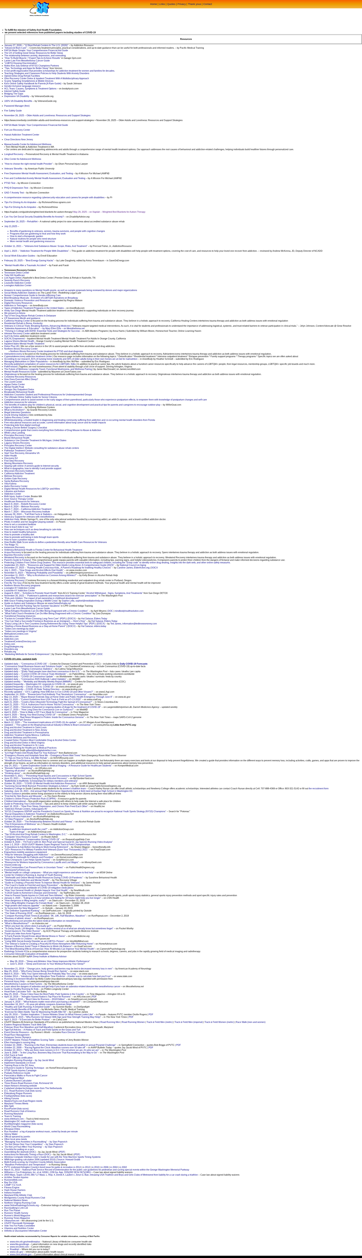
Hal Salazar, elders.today (93, 626)
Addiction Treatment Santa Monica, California (27, 735)
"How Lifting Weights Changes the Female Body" (28, 903)
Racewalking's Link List (16, 1208)
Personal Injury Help (14, 981)
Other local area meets (15, 1139)
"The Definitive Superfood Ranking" (22, 910)
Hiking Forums (11, 1098)
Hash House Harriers (14, 1190)
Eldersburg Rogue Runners (18, 1093)
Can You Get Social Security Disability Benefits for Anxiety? (34, 216)
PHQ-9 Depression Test (16, 188)
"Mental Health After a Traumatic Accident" (25, 265)
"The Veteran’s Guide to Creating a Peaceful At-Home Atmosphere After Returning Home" (49, 944)
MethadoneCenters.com (16, 634)
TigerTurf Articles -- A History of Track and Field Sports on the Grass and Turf (42, 1030)
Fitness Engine (11, 1187)
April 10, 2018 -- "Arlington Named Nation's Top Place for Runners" (37, 996)
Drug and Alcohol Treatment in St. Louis (24, 745)
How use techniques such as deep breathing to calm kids (32, 529)
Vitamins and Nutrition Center (19, 1228)
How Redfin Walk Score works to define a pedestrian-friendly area (37, 542)
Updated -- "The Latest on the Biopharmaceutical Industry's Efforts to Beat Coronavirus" (47, 725)
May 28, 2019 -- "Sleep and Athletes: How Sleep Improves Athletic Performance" (50, 961)
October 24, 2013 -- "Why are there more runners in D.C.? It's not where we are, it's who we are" (51, 1050)
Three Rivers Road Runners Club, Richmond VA (28, 1083)
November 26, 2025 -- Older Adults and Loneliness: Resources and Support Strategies (47, 115)
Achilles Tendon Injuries (16, 1177)
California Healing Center (17, 321)
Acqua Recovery (12, 552)
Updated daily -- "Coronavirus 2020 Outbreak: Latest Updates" (35, 679)
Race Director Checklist (73, 1032)
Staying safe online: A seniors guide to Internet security (31, 466)
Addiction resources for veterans (20, 402)
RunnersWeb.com (13, 1180)
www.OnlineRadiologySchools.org (21, 1205)
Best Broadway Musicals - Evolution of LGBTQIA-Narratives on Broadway (41, 298)
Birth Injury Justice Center (17, 496)
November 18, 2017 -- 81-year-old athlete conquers (37, 1004)
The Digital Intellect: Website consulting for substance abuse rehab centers (41, 448)
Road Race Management (16, 1035)
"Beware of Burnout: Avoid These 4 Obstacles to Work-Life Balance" (38, 946)
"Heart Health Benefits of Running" (21, 1009)
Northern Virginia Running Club (20, 1203)
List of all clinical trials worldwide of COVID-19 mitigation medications (39, 888)
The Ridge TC (11, 545)
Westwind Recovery (14, 557)
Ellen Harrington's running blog (19, 1042)
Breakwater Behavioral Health (19, 392)
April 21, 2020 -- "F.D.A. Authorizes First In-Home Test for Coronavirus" (39, 704)
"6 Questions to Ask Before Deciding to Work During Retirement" (36, 847)
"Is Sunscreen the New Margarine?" (22, 908)
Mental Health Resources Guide (20, 371)
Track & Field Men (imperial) (188, 1022)
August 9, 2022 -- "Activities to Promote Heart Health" (30, 593)
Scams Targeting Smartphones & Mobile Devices (28, 81)
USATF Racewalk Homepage (19, 1223)
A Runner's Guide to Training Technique (24, 1068)
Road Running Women (133, 1022)
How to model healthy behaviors (20, 532)
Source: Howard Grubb (68, 1159)
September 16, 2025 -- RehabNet (20, 221)
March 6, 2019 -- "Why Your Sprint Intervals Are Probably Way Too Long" (40, 974)
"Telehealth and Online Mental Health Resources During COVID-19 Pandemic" (43, 877)
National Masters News (16, 1200)
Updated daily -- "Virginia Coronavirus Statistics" (28, 669)
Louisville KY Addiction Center (19, 590)
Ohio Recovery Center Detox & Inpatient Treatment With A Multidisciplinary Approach (46, 78)
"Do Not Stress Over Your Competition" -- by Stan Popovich (33, 1144)
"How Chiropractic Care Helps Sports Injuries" (27, 860)
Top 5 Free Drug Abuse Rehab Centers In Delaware (30, 315)
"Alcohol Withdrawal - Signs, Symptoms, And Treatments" (114, 593)
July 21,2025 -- (54, 233)
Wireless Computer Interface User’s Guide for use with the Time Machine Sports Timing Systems (52, 1157)
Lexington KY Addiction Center (19, 588)
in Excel (31, 1063)
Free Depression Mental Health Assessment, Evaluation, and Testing (38, 173)
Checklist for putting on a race (19, 1149)
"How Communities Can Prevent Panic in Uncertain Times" (33, 867)
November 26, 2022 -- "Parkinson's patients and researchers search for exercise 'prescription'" (51, 595)
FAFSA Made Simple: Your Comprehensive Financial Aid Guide (36, 50)
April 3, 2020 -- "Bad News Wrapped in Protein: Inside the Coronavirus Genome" (44, 717)
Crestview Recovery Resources (20, 377)
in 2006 (104, 1167)
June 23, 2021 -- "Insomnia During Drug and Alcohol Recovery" (35, 778)
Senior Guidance (12, 793)
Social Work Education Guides (19, 256)
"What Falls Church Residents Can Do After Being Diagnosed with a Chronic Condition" (48, 613)
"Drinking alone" (12, 773)
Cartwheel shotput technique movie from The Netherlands (33, 1088)
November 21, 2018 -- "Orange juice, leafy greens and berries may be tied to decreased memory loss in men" (58, 968)
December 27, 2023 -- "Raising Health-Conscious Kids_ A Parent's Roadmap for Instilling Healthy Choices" (57, 567)
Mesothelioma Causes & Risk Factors (23, 984)
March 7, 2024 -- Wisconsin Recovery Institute (27, 511)
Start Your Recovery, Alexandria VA (22, 453)
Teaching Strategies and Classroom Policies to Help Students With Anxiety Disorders (46, 73)
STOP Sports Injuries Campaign (20, 1070)
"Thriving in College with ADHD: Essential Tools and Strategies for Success (42, 331)
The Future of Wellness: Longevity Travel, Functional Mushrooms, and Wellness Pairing (48, 369)
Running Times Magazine (17, 1218)
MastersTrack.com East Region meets (23, 1101)
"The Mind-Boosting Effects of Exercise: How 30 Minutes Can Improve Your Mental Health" (49, 949)
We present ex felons (14, 313)
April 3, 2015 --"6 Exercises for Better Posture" (27, 1019)
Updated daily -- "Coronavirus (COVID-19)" (25, 664)
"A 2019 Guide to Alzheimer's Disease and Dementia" (31, 893)
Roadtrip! (14, 1249)
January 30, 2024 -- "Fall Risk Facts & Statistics (28, 514)
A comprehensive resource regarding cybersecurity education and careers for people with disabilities (54, 197)
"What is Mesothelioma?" (16, 923)
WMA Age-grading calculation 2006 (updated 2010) (29, 1159)
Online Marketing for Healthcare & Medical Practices (30, 748)
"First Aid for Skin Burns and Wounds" (23, 796)
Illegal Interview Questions (17, 412)
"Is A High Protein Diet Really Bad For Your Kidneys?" (31, 753)
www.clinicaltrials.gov (21, 1254)
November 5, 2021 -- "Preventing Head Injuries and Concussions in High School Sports (48, 776)
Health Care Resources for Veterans (89, 542)
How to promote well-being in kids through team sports (31, 537)
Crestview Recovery (14, 580)
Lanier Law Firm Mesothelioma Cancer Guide (27, 60)
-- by (17, 720)
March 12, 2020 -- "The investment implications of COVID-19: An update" (40, 722)
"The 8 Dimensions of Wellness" (20, 824)
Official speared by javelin (17, 1136)
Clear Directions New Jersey (18, 139)
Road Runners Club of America (19, 1111)
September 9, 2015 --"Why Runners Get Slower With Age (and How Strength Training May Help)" (52, 1017)
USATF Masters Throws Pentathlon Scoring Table (29, 1040)
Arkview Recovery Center (17, 333)
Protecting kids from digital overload (22, 425)
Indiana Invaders (12, 1192)
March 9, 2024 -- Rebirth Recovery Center (25, 504)
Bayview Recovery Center (17, 555)
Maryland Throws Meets (16, 1103)
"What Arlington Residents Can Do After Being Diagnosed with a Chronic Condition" (46, 611)
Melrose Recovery (13, 476)
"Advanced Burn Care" (15, 48)
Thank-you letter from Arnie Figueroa (22, 933)
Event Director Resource (16, 1032)
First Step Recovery (14, 461)
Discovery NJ (11, 458)
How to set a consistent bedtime (20, 524)
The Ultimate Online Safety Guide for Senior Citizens (30, 397)
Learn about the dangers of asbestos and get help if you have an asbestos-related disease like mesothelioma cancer (62, 986)
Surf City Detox (11, 336)
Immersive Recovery (14, 547)
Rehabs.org (10, 651)
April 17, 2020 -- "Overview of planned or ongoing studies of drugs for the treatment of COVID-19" (52, 707)
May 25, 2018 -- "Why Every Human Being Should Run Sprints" (36, 971)
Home (153, 4)
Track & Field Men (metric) (159, 1022)
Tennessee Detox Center (16, 272)
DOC (110, 611)
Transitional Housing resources (19, 616)
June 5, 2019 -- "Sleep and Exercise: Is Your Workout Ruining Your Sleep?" (47, 964)
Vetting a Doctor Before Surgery (20, 427)
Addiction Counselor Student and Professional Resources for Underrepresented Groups (48, 394)
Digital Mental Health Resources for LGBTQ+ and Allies (32, 489)
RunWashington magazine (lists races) (23, 1124)
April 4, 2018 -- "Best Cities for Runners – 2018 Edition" (37, 999)
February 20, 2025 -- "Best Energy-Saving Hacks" (29, 260)
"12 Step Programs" (14, 819)
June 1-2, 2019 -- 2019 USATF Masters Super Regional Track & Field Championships (47, 844)
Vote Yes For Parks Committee (19, 1225)
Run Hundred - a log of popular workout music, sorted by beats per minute (41, 1131)
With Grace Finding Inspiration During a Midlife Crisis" (31, 601)
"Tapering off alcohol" (15, 770)
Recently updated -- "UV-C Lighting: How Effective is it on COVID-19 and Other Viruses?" (48, 692)
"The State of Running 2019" (18, 913)
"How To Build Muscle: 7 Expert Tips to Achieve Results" (32, 58)
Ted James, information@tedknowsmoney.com (133, 623)
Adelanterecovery (13, 354)
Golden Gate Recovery (15, 478)
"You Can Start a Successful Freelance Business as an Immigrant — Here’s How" (45, 621)
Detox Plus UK (11, 346)
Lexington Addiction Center (17, 285)
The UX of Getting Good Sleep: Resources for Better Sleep (33, 53)
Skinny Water (11, 1134)
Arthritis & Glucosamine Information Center (25, 1231)
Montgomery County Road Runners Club (24, 1197)
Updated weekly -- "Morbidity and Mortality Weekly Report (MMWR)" (38, 681)
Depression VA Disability (16, 96)
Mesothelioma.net (76, 328)
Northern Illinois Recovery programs (22, 585)
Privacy (181, 4)
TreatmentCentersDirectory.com (20, 641)
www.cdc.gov (16, 1252)
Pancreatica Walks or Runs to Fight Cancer (25, 1075)
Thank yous (194, 4)
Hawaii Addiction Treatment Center (21, 134)
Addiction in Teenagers (15, 305)
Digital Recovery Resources (18, 303)
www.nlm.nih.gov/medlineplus (25, 1241)
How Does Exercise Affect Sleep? (21, 379)
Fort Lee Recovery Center (17, 130)
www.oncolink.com (19, 1247)
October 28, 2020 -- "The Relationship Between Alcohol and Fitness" (38, 821)
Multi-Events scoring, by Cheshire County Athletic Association (35, 1162)
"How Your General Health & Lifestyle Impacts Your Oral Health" (36, 890)
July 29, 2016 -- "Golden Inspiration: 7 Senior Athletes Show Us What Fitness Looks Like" (48, 1014)
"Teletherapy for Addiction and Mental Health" (27, 880)
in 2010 (95, 1167)
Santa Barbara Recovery (16, 481)
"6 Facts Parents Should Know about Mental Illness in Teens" (34, 936)
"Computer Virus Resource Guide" (21, 837)
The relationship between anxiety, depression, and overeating (35, 55)
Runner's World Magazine (17, 1215)
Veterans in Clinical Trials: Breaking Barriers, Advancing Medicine (37, 326)
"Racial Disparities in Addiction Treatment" (25, 814)
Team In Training (12, 1116)
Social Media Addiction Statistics (20, 293)
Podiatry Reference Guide (17, 1073)
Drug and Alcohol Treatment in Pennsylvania (26, 732)
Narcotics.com (11, 636)
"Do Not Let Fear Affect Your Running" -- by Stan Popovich (33, 1147)
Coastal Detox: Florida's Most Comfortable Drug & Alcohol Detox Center (40, 740)
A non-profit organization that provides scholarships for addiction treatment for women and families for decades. (59, 71)
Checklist (42, 427)
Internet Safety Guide (14, 91)
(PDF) (62, 1152)
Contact (207, 4)
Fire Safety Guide (13, 110)
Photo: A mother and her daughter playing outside (29, 522)
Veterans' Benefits (13, 168)
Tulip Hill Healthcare (14, 275)
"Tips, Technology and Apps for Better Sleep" (26, 68)
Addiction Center (12, 494)
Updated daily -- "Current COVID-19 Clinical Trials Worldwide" (35, 674)
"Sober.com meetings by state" (19, 629)
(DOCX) (72, 618)
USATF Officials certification (18, 1058)
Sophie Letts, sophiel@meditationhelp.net (83, 601)
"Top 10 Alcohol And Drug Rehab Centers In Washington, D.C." (35, 834)
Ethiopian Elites (12, 1129)
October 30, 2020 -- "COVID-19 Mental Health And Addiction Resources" (40, 783)
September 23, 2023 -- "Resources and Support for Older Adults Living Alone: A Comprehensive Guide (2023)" (59, 565)
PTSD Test (10, 183)
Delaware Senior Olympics (17, 1037)
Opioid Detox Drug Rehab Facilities (22, 76)
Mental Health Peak (14, 387)
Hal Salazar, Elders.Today (94, 618)
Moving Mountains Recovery (18, 463)
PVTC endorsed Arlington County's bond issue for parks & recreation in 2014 (42, 1167)
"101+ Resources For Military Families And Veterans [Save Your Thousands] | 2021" (46, 849)
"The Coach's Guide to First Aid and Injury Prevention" (31, 885)
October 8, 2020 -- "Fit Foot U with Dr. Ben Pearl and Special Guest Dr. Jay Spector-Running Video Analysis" (58, 842)
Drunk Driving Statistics (16, 415)
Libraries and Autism (14, 491)
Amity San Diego (12, 310)
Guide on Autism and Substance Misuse (24, 603)
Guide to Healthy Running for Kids (21, 989)
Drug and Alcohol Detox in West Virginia (24, 742)
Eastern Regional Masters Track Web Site (25, 1024)
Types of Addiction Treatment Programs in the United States (34, 308)
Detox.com (9, 644)
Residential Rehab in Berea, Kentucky (23, 323)
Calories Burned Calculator (18, 1080)
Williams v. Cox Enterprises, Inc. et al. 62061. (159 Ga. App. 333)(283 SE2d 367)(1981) (47, 1172)
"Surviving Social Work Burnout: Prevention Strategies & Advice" (36, 786)
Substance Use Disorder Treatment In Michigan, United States (35, 440)
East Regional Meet (14, 1078)
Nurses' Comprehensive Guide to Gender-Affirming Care (32, 295)
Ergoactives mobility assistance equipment (25, 852)
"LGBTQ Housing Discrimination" (21, 63)
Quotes (171, 4)
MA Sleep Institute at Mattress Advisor (48, 956)
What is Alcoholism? (14, 410)
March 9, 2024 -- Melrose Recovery (21, 506)
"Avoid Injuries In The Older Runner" (22, 931)
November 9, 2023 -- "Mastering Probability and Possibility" (33, 573)
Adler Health (10, 455)
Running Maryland (13, 1114)
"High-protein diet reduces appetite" (22, 905)
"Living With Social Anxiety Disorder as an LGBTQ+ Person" (34, 941)
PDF (93, 654)
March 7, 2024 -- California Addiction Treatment (27, 509)
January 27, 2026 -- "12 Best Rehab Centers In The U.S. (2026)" (36, 45)
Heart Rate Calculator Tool (17, 991)
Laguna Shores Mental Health (19, 341)
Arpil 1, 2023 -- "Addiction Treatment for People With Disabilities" (36, 251)
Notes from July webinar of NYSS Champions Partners (31, 65)
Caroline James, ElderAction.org (133, 567)
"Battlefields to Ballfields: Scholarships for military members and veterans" (41, 781)
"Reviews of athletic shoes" (18, 918)
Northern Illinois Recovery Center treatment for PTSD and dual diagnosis (46, 351)
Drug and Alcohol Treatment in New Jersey (25, 730)
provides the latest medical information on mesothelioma (42, 921)
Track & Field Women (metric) (219, 1022)
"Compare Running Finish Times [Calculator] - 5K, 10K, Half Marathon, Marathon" (45, 916)
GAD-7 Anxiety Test (14, 192)
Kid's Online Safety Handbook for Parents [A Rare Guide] (32, 83)
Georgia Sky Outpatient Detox (19, 389)
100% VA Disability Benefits (18, 101)
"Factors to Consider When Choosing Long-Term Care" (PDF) (35, 618)
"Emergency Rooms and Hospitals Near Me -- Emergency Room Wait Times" (42, 755)
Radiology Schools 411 (16, 951)
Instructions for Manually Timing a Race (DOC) (27, 1154)
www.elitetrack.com (14, 1119)
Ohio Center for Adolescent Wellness (22, 159)
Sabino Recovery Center (16, 417)
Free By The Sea (12, 583)
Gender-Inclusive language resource (22, 86)
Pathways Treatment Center (18, 450)
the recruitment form (318, 788)
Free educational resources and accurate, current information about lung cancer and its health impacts (55, 422)
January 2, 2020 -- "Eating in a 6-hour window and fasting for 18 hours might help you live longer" (52, 898)
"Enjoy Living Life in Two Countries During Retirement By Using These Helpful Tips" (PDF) (49, 623)
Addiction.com (11, 639)
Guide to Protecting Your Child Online (23, 804)
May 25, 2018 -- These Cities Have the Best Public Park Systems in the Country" (44, 994)
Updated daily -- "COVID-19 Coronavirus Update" (29, 676)
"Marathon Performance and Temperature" (25, 1164)
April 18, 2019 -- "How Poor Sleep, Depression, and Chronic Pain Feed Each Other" (46, 806)
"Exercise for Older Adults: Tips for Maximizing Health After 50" (35, 1012)
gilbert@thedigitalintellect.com (41, 750)
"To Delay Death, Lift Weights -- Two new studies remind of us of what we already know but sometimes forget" (58, 928)
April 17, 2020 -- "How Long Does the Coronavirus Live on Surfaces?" (39, 709)
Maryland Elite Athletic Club (18, 1195)
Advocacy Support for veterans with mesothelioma (29, 517)
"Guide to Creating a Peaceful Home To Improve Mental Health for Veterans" (42, 882)
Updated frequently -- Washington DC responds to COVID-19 (34, 684)
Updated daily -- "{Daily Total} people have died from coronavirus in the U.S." (42, 671)
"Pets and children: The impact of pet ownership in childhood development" (41, 598)
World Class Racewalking (17, 1126)
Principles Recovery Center (18, 435)
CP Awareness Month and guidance (22, 318)
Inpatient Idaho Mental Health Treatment (24, 343)
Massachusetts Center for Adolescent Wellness (27, 144)
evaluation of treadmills (26, 954)
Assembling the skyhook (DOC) (20, 1152)
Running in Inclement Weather (19, 979)
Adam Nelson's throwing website (20, 1086)
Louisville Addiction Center (17, 283)
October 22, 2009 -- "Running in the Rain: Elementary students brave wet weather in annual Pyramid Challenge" (60, 1045)
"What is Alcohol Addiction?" (18, 816)
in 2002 (123, 1167)
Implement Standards (15, 1063)
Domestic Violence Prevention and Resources (27, 300)
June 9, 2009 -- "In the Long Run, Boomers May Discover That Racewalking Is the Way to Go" (51, 1052)
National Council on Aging (133, 565)
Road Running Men (110, 1022)
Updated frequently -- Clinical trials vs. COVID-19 (28, 686)
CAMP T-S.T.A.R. (13, 1185)
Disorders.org (11, 649)
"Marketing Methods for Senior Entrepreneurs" (27, 654)
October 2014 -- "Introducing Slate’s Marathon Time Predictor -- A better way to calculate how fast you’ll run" (57, 976)
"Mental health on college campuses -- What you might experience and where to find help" (49, 872)
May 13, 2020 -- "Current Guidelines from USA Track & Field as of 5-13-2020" (42, 699)
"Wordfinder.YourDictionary (17, 760)
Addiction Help (11, 519)
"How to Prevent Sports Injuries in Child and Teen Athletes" (33, 895)
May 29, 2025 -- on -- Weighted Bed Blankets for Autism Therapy (109, 212)
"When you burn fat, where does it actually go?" (27, 926)
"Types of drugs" (17, 832)
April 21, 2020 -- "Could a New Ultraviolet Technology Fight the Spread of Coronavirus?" (48, 702)
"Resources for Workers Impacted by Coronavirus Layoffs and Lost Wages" (41, 862)
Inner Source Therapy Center (18, 499)
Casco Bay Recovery (14, 578)
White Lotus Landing (14, 433)
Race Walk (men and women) (250, 1022)
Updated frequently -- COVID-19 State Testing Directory (32, 689)
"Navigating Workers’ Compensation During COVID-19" (32, 839)
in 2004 (114, 1167)
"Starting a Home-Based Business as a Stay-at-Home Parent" (35, 626)
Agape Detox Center (14, 384)
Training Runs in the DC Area (19, 1065)
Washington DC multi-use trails (19, 1121)
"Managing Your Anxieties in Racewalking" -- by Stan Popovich (35, 1141)
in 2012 (86, 1167)
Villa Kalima (10, 483)
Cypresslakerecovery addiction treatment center (28, 356)
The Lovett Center (13, 382)
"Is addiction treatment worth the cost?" (28, 829)
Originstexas (10, 374)
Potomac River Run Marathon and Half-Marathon (28, 1027)
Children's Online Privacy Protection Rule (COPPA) (30, 798)
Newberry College (13, 788)
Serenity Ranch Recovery (17, 280)
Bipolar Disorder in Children (18, 938)
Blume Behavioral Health (16, 438)
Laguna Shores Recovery (17, 443)
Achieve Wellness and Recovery (20, 737)
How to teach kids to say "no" (18, 527)
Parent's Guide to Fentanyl (17, 560)
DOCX (154, 567)
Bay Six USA (10, 1182)
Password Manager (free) (17, 106)
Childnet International (15, 801)
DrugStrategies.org (13, 646)
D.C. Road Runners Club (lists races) (22, 1091)
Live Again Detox (12, 278)
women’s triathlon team (74, 788)
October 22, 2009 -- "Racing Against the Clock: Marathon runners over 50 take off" (45, 1047)
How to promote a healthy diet (19, 534)
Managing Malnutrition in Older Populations (26, 361)
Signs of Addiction (13, 407)
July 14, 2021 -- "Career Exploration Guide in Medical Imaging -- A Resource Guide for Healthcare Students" (58, 765)
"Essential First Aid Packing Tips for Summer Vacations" (32, 606)
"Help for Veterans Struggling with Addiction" (26, 854)
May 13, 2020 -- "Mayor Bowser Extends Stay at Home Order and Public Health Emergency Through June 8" (58, 697)
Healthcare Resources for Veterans (21, 501)
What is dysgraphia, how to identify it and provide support (32, 468)
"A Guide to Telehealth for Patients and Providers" (29, 857)
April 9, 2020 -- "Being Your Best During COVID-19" (30, 714)
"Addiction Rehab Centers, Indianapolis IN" (26, 809)
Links (162, 4)
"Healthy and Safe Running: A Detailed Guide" (27, 1007)
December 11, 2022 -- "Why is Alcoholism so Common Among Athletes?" (40, 575)
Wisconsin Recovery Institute (18, 471)
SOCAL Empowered (14, 338)
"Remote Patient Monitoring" (18, 768)
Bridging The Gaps (13, 93)
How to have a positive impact (19, 539)
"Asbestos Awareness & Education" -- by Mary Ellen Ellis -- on (35, 328)
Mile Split (9, 1106)
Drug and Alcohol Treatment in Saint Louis (25, 727)
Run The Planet (12, 1210)
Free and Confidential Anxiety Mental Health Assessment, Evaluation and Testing (44, 178)
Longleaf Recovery (13, 154)
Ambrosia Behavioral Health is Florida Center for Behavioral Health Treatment (43, 550)
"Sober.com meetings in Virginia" (20, 631)
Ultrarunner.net (11, 1220)
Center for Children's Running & (33, 875)
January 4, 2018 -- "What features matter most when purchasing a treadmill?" (42, 1002)
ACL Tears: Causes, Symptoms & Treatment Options (30, 88)
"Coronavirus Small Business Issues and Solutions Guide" (33, 666)
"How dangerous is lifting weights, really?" (25, 900)
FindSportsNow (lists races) (18, 1096)
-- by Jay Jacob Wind (29, 1060)
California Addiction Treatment (19, 473)
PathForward (10, 366)
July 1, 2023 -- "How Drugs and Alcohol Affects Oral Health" (34, 570)
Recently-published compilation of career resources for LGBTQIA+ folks (40, 364)
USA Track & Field (13, 1055)
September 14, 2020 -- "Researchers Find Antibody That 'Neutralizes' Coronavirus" (45, 694)
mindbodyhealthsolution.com (129, 611)
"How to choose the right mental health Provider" (28, 164)
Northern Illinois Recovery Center (21, 349)
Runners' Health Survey (16, 1213)
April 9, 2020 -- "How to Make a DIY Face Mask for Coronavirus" (36, 712)
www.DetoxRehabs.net (59, 603)
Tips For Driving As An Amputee (20, 202)
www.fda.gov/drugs (19, 1244)
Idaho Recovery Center (15, 486)
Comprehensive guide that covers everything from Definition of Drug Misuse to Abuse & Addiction (52, 430)
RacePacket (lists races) (16, 1108)
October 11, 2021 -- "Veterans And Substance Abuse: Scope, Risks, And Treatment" (45, 246)
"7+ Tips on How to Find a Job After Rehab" (26, 758)
